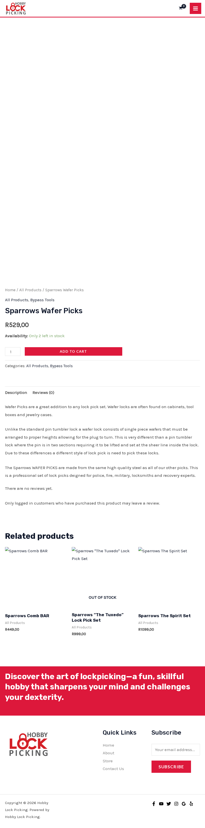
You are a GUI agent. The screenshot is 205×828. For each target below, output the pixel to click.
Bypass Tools (42, 299)
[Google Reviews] (184, 804)
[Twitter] (168, 804)
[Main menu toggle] (195, 8)
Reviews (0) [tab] (43, 392)
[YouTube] (161, 804)
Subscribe (171, 766)
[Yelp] (191, 804)
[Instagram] (176, 804)
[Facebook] (154, 804)
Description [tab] (16, 392)
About (108, 752)
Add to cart (73, 351)
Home (10, 290)
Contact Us (113, 768)
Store (108, 760)
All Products (30, 290)
